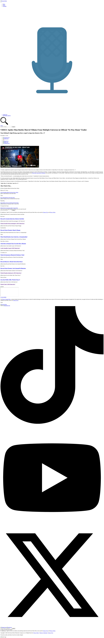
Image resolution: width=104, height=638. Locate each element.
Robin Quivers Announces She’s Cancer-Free (9, 207)
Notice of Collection (43, 632)
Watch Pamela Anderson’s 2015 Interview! (10, 273)
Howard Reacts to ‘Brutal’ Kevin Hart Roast (11, 261)
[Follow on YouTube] (52, 523)
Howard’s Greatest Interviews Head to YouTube (12, 218)
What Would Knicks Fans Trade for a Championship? (13, 236)
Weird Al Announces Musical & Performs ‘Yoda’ (12, 255)
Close (1, 125)
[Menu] (0, 2)
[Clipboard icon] (6, 143)
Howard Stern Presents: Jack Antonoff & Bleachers (13, 268)
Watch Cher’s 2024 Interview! (7, 284)
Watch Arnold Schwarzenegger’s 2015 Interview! (12, 223)
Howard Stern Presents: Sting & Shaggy (10, 230)
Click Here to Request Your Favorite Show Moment (13, 243)
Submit (13, 210)
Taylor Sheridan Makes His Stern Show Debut (9, 192)
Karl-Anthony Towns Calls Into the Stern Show (9, 202)
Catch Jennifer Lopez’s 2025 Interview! (10, 248)
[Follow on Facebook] (4, 431)
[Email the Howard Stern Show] (9, 627)
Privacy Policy (52, 212)
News (4, 5)
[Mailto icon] (5, 142)
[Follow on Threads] (3, 627)
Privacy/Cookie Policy (6, 299)
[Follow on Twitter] (52, 626)
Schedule (4, 6)
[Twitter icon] (5, 138)
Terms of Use (45, 212)
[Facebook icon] (6, 137)
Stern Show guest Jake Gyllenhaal (38, 172)
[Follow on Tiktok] (52, 423)
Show (4, 4)
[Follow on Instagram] (6, 305)
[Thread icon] (5, 141)
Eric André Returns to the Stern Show (7, 197)
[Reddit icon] (3, 140)
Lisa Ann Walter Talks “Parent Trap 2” (10, 279)
